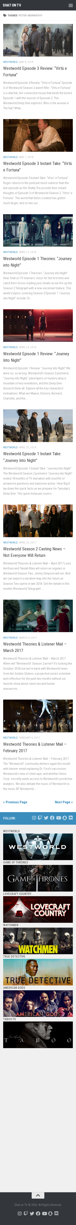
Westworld (10, 62)
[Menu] (70, 5)
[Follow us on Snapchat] (64, 818)
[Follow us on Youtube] (58, 818)
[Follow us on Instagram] (34, 818)
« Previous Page (15, 802)
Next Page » (64, 802)
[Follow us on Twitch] (40, 818)
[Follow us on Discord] (70, 818)
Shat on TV (12, 5)
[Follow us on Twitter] (46, 818)
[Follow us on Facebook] (52, 818)
